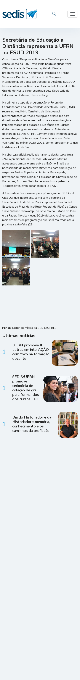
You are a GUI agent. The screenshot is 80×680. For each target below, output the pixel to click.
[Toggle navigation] (72, 14)
